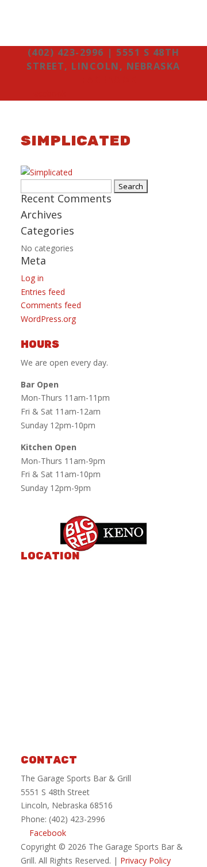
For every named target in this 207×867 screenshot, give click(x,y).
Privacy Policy (145, 860)
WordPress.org (48, 318)
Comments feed (51, 305)
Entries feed (43, 291)
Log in (32, 278)
